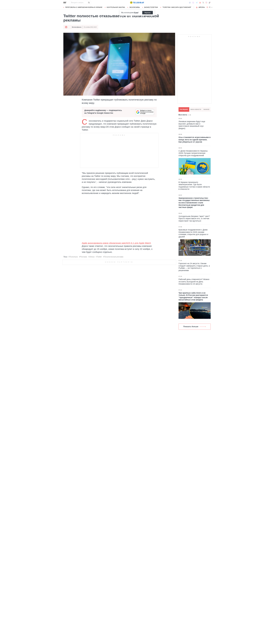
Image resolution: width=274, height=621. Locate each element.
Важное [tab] (206, 109)
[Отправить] (89, 2)
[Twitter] (203, 2)
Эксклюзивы (134, 7)
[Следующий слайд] (212, 7)
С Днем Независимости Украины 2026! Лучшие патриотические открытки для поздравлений (193, 153)
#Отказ (91, 257)
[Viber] (193, 3)
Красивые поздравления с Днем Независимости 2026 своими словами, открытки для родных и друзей (193, 233)
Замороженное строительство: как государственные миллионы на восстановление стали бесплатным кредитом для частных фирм (194, 202)
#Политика (73, 257)
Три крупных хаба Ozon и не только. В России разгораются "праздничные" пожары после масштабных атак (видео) (193, 296)
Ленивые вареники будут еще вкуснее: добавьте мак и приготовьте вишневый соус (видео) (192, 124)
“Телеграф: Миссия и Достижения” (176, 7)
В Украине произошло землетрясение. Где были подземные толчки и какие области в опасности (194, 185)
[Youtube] (200, 2)
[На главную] (137, 2)
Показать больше (190, 326)
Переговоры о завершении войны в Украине (83, 7)
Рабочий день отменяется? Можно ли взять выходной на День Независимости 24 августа (194, 281)
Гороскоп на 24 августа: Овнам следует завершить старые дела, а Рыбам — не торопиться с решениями (194, 266)
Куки (136, 12)
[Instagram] (206, 2)
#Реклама (83, 257)
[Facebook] (189, 2)
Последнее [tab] (184, 109)
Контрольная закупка (116, 7)
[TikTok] (209, 2)
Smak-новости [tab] (195, 109)
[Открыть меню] (65, 2)
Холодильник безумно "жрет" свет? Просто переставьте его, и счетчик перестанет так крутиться (194, 218)
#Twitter (99, 257)
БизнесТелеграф (151, 7)
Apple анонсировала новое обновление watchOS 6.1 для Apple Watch (116, 243)
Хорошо (147, 12)
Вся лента (183, 115)
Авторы (202, 7)
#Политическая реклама (113, 257)
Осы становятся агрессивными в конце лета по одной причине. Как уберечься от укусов (195, 139)
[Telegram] (196, 2)
